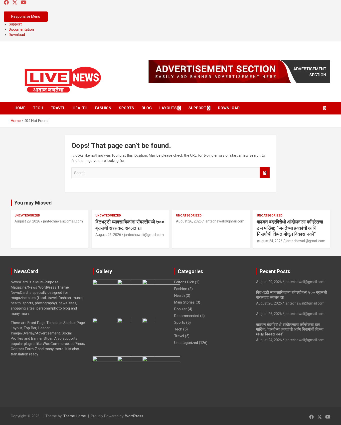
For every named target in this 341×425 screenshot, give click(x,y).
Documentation (21, 29)
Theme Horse (74, 416)
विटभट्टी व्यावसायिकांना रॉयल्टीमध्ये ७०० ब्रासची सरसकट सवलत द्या (130, 225)
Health (80, 108)
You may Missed (33, 203)
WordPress (134, 416)
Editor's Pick (184, 282)
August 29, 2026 (27, 221)
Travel (58, 108)
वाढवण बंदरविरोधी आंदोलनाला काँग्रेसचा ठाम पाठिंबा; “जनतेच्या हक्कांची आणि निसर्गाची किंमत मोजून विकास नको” (290, 228)
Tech (38, 108)
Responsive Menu (25, 16)
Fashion (103, 108)
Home (19, 108)
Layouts (168, 108)
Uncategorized (27, 215)
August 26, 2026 (108, 235)
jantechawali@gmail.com (63, 221)
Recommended (186, 316)
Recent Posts (275, 271)
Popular (180, 309)
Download (17, 34)
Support (15, 24)
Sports (126, 108)
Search (265, 173)
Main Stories (184, 302)
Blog (147, 108)
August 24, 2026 (270, 241)
